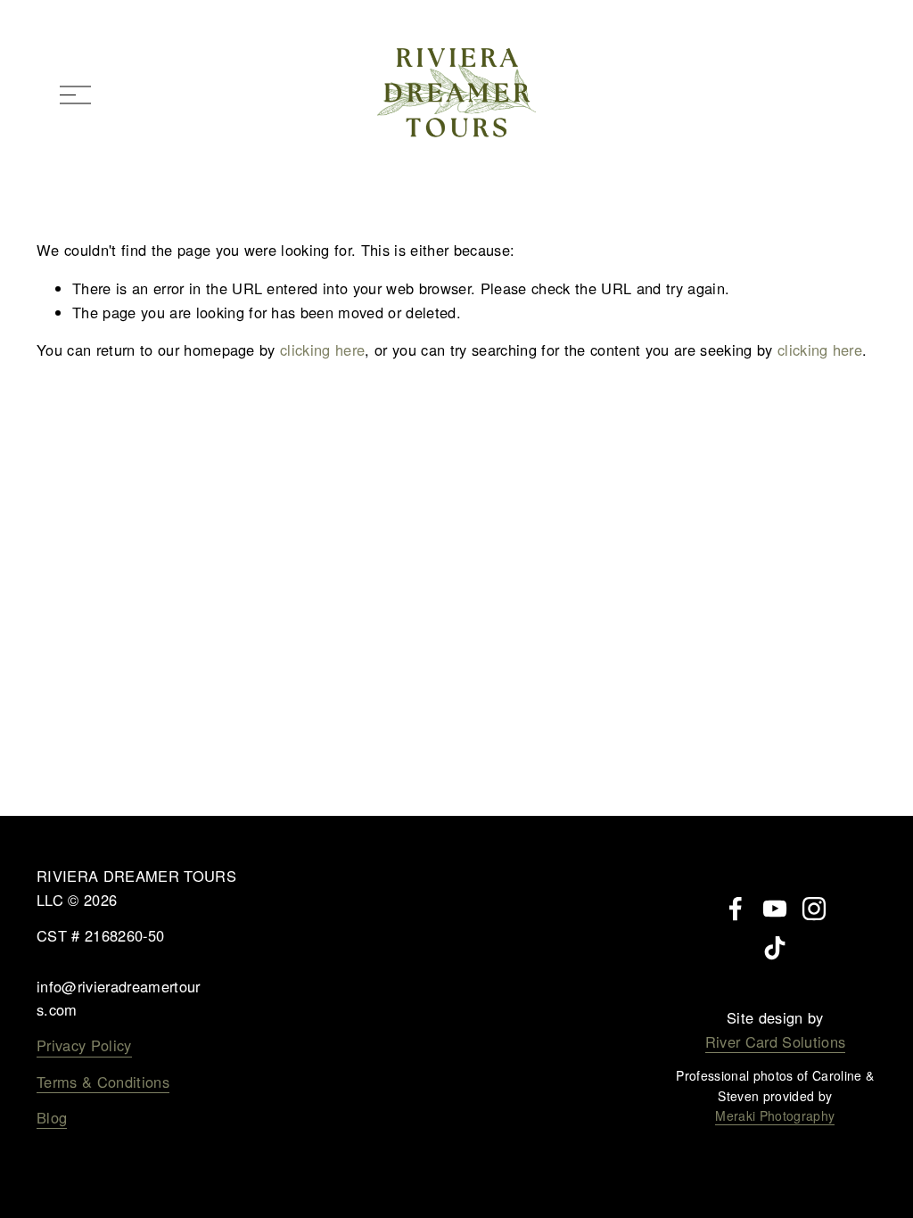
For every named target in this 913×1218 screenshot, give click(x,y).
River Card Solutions (775, 1041)
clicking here (322, 349)
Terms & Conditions (103, 1081)
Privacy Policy (84, 1045)
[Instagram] (814, 908)
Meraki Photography (775, 1115)
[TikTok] (774, 947)
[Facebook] (735, 908)
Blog (52, 1117)
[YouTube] (774, 908)
